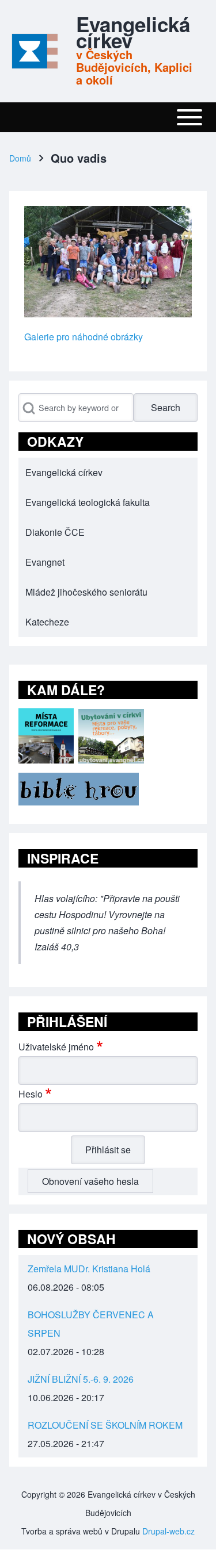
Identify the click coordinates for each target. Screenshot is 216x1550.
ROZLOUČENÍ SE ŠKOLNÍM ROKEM (105, 1425)
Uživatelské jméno (56, 1046)
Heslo (30, 1093)
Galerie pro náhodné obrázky (83, 336)
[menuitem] (108, 473)
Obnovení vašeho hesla (90, 1181)
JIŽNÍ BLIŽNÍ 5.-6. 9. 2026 (81, 1379)
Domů (20, 158)
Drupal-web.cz (168, 1531)
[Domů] (33, 51)
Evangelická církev (133, 32)
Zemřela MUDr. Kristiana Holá (89, 1268)
